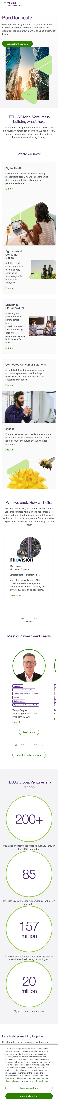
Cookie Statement (13, 1081)
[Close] (55, 1048)
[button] (53, 4)
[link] (17, 44)
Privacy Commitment (38, 1081)
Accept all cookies (29, 1096)
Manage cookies (29, 1088)
